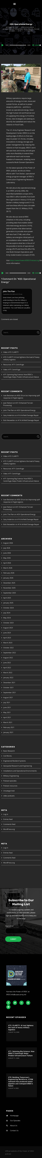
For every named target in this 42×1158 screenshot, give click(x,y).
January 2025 (8, 603)
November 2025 (9, 588)
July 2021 (6, 702)
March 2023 (7, 643)
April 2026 (7, 563)
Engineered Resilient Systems (14, 761)
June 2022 (7, 662)
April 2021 (7, 717)
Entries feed (7, 819)
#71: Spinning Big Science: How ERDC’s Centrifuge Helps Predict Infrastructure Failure (21, 1053)
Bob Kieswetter (9, 420)
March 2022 (7, 672)
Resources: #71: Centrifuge (13, 364)
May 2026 (7, 558)
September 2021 (9, 692)
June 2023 (7, 633)
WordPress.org (9, 829)
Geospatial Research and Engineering (17, 766)
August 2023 (8, 628)
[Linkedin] (8, 1007)
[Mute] (33, 45)
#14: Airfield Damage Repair (28, 415)
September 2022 (9, 653)
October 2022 (8, 648)
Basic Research (9, 751)
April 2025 (7, 598)
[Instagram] (21, 1003)
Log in (5, 814)
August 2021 (8, 697)
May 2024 (7, 618)
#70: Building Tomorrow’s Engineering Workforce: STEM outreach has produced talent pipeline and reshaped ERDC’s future (20, 1081)
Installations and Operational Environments (18, 29)
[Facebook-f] (8, 1003)
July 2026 (6, 548)
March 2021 (7, 722)
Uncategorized (8, 791)
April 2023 (7, 638)
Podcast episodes (10, 781)
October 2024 (8, 608)
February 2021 (8, 727)
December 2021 (9, 682)
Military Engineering (11, 776)
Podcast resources (10, 786)
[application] (21, 45)
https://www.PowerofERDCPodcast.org (24, 260)
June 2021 (7, 707)
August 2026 (8, 543)
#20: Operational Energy (26, 410)
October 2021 (8, 687)
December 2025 (9, 583)
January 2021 (8, 732)
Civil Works (7, 756)
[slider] (38, 47)
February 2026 (8, 573)
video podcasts (9, 796)
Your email (9, 926)
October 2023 (8, 623)
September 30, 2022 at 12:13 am (12, 294)
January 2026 (8, 578)
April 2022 (7, 667)
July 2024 (6, 613)
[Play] (2, 45)
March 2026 (7, 568)
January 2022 (8, 677)
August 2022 (8, 658)
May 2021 (7, 712)
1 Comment (29, 31)
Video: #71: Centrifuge (11, 369)
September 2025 (9, 593)
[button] (15, 4)
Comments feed (9, 824)
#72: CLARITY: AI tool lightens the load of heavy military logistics (20, 1028)
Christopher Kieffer (27, 27)
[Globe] (28, 1003)
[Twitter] (15, 1003)
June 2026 (7, 553)
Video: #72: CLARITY (11, 352)
